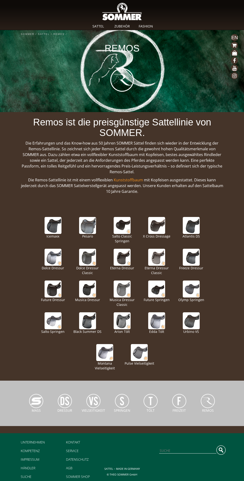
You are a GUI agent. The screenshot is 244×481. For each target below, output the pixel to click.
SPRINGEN (122, 410)
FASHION (146, 26)
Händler (28, 468)
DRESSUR (64, 410)
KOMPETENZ (30, 451)
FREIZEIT (179, 410)
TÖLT (151, 410)
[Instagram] (234, 75)
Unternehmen (33, 442)
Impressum (30, 459)
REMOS (59, 34)
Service (72, 451)
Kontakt (73, 442)
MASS (36, 410)
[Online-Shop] (234, 52)
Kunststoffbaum (128, 180)
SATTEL (98, 26)
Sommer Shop (78, 476)
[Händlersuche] (234, 45)
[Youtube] (234, 68)
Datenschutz (77, 459)
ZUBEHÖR (122, 26)
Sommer (27, 34)
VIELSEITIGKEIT (93, 410)
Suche (26, 476)
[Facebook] (234, 60)
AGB (69, 468)
